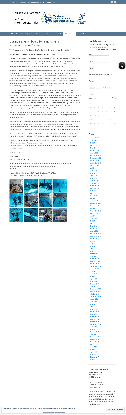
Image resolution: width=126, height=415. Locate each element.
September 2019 (95, 296)
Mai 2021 (93, 246)
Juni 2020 (93, 274)
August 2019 (94, 299)
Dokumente (58, 34)
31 (110, 107)
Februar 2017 (94, 357)
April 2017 (93, 352)
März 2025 (93, 178)
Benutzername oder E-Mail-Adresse (100, 74)
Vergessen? (100, 88)
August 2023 (94, 188)
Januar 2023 (94, 201)
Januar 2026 (94, 153)
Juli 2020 (93, 271)
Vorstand (81, 34)
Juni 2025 (93, 170)
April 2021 (93, 248)
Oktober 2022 (94, 208)
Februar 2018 (94, 332)
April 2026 (93, 145)
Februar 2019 (94, 311)
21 (110, 119)
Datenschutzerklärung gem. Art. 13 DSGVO (39, 2)
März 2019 (93, 309)
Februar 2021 (94, 254)
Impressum (23, 2)
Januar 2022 (94, 231)
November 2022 (95, 206)
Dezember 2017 (95, 337)
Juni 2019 (93, 301)
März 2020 (93, 281)
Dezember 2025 (95, 155)
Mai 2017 (93, 349)
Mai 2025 (93, 173)
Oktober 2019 (94, 294)
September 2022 (95, 211)
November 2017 (95, 339)
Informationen (69, 34)
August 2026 (94, 138)
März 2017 (93, 354)
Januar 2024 (94, 183)
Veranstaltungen (26, 34)
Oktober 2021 (94, 238)
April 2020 (93, 279)
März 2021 (93, 251)
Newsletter (15, 2)
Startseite (14, 34)
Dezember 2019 (95, 289)
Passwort (92, 81)
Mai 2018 (93, 329)
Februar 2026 (94, 150)
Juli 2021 (93, 241)
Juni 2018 (93, 327)
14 (110, 115)
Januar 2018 (94, 334)
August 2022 (94, 213)
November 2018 (95, 319)
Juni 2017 (93, 347)
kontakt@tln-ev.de (95, 387)
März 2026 (93, 148)
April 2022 (93, 223)
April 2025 (93, 175)
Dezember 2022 (95, 203)
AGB (54, 2)
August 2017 (94, 344)
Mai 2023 (93, 191)
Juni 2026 (93, 140)
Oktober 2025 (94, 160)
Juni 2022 (93, 218)
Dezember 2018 (95, 317)
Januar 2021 (94, 256)
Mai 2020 (93, 276)
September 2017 (95, 342)
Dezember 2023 (95, 186)
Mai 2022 (93, 221)
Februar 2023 (94, 198)
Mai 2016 (93, 359)
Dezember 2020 (95, 259)
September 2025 (95, 163)
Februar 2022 (94, 228)
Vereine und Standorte (43, 34)
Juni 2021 (93, 243)
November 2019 (95, 291)
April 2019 (93, 306)
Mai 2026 (93, 143)
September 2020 (95, 266)
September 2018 (95, 324)
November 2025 (95, 158)
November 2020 (95, 261)
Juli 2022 (93, 216)
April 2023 (93, 193)
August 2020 (94, 269)
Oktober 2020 (94, 264)
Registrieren (109, 88)
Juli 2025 (93, 168)
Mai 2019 (93, 304)
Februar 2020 (94, 284)
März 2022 (93, 226)
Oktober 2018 (94, 322)
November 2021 (95, 236)
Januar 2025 (94, 180)
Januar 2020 (94, 286)
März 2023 (93, 196)
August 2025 (94, 165)
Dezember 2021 (95, 233)
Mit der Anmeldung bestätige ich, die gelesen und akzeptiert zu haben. (102, 47)
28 (110, 123)
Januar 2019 (94, 314)
